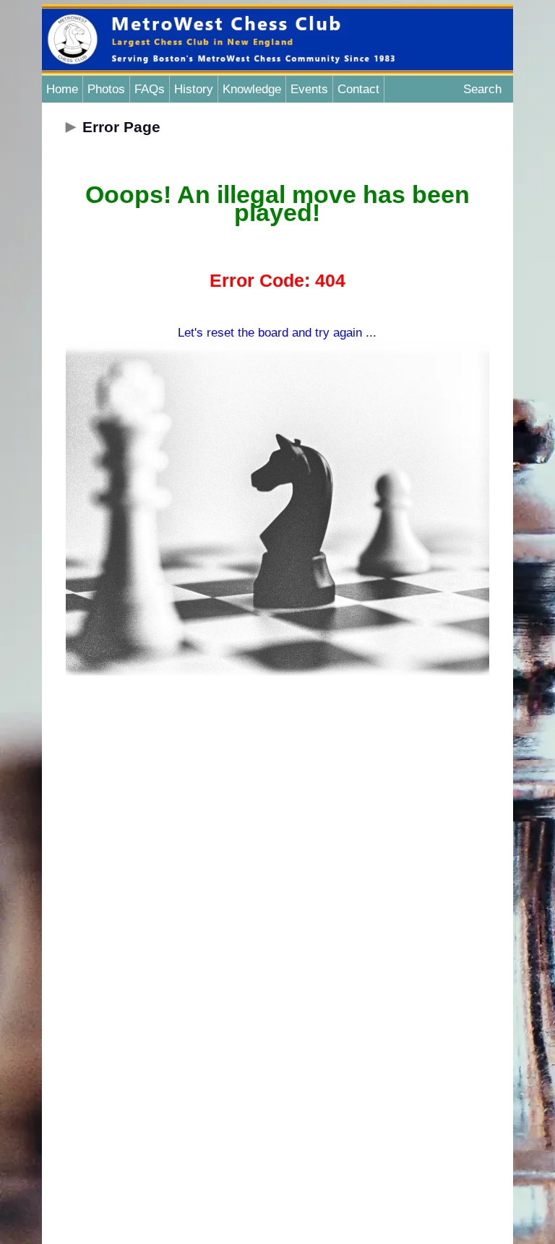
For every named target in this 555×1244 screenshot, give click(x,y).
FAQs (149, 89)
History (193, 89)
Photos (106, 89)
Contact (358, 89)
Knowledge (252, 89)
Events (309, 89)
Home (62, 89)
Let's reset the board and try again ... (277, 333)
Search (482, 89)
